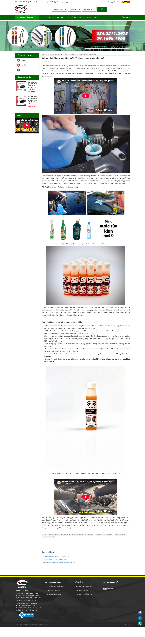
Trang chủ (47, 17)
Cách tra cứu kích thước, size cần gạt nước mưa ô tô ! (59, 562)
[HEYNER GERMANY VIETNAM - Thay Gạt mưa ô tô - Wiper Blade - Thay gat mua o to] (21, 9)
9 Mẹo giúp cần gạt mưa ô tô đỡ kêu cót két (56, 556)
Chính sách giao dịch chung (83, 586)
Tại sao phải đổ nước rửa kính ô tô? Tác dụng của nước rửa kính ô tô (75, 54)
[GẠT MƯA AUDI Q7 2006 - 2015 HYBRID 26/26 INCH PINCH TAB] (21, 100)
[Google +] (126, 624)
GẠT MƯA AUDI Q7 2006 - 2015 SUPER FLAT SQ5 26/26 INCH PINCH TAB (33, 85)
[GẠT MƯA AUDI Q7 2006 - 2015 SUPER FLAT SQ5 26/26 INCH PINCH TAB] (21, 86)
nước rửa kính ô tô (53, 534)
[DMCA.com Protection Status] (109, 589)
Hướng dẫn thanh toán (54, 594)
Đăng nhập (116, 2)
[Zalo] (140, 618)
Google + (23, 60)
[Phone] (140, 623)
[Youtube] (129, 624)
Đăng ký (109, 2)
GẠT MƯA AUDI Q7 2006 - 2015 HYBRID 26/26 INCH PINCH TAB (32, 100)
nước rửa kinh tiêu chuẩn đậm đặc (104, 534)
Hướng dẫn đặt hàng (81, 590)
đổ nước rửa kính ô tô (77, 534)
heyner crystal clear (65, 534)
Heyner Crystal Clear (68, 354)
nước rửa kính (111, 307)
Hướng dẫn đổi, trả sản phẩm (84, 594)
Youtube (23, 65)
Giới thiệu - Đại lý (59, 17)
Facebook (24, 70)
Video (89, 17)
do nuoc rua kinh (89, 534)
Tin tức (81, 17)
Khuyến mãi (72, 17)
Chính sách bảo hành (53, 590)
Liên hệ (96, 17)
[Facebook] (123, 624)
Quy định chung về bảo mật (55, 586)
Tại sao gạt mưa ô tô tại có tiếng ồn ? (54, 559)
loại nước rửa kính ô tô (48, 537)
